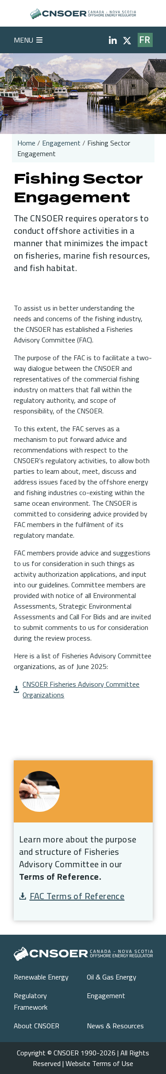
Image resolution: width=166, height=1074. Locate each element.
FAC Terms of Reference (77, 896)
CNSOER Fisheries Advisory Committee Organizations (81, 689)
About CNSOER (36, 1025)
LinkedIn (113, 41)
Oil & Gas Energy (111, 977)
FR (145, 40)
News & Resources (115, 1025)
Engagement (61, 142)
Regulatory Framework (30, 1001)
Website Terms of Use (99, 1063)
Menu (23, 40)
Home (26, 142)
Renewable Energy (41, 977)
